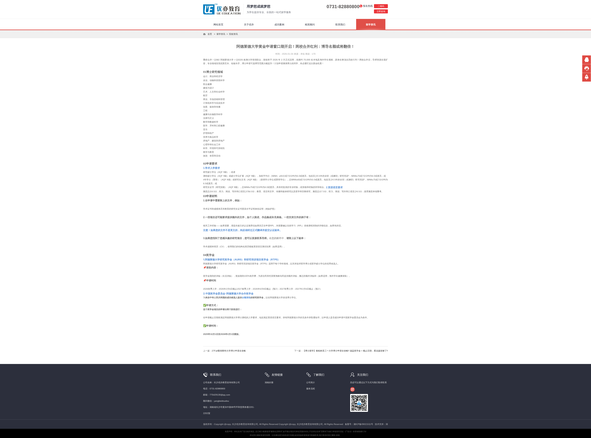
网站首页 (218, 24)
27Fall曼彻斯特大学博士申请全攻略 (229, 351)
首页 (210, 34)
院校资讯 (233, 34)
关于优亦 (249, 24)
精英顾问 (310, 24)
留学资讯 (371, 24)
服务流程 (310, 388)
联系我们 (340, 24)
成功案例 (279, 24)
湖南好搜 (269, 382)
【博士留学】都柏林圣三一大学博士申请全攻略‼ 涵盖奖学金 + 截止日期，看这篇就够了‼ (345, 351)
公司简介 (310, 382)
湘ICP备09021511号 (363, 424)
